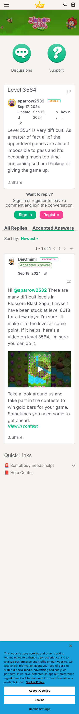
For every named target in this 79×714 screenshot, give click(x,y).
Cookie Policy (35, 682)
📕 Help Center (18, 472)
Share (15, 183)
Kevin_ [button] (65, 115)
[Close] (70, 646)
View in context (23, 426)
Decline (40, 700)
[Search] (65, 4)
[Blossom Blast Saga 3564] (39, 369)
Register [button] (51, 214)
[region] (39, 677)
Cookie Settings (39, 709)
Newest (28, 239)
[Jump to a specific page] (71, 248)
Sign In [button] (25, 214)
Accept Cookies (39, 690)
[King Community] (39, 4)
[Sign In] (73, 4)
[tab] (16, 228)
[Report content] (68, 91)
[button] (12, 103)
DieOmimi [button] (27, 259)
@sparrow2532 (30, 290)
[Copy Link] (20, 123)
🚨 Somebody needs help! (39, 465)
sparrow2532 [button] (31, 101)
